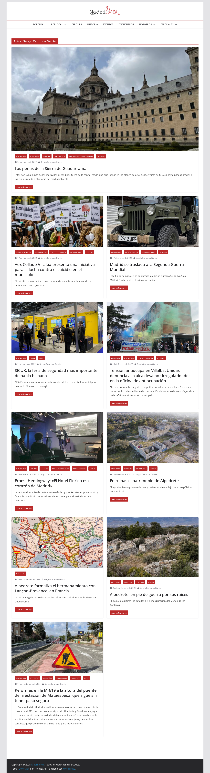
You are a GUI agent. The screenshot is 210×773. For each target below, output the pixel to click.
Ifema (32, 358)
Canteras (128, 582)
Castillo (128, 468)
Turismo (101, 156)
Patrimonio (141, 468)
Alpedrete (34, 156)
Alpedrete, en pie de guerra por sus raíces (149, 594)
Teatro (93, 468)
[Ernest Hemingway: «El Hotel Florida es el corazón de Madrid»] (57, 437)
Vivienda (160, 358)
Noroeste (75, 678)
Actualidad (21, 156)
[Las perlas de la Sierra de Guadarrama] (105, 99)
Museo (151, 582)
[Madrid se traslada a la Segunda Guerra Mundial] (153, 221)
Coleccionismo (148, 252)
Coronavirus (40, 252)
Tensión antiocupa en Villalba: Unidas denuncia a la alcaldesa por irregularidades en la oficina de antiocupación (150, 375)
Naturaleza (59, 156)
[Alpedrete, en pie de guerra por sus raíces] (153, 547)
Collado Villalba (23, 252)
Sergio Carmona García (51, 162)
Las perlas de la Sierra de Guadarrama (50, 168)
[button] (64, 24)
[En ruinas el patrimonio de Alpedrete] (153, 437)
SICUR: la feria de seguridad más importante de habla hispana (56, 373)
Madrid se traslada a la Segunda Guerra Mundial (147, 267)
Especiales (167, 24)
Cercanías (47, 678)
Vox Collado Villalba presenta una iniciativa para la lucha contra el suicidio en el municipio (55, 269)
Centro (33, 468)
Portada (38, 24)
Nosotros (145, 24)
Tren (86, 678)
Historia (92, 24)
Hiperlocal (56, 24)
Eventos (108, 24)
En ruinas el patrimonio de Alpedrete (144, 480)
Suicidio (89, 252)
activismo (115, 358)
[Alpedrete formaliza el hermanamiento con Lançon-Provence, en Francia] (57, 542)
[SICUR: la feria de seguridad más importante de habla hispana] (57, 327)
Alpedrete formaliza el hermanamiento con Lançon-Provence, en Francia (55, 588)
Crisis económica (58, 252)
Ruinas (153, 468)
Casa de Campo (131, 252)
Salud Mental (76, 252)
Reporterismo (79, 468)
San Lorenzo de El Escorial (81, 156)
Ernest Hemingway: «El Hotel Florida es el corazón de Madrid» (53, 483)
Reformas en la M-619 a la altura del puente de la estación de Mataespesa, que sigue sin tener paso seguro (56, 695)
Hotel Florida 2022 (60, 468)
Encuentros (126, 24)
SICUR (41, 358)
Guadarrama (61, 678)
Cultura (77, 24)
